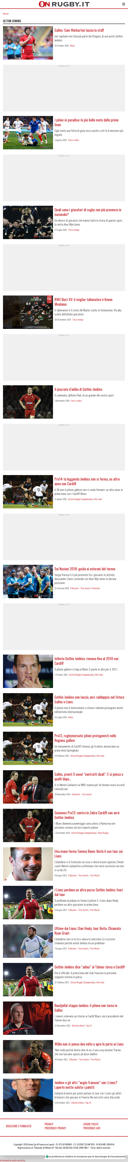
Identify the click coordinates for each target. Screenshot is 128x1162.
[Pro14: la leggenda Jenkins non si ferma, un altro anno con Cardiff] (28, 492)
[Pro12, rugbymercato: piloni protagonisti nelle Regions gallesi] (28, 749)
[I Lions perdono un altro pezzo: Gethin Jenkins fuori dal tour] (28, 903)
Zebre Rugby (103, 832)
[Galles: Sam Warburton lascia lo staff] (28, 43)
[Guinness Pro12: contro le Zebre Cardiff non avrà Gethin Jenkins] (28, 826)
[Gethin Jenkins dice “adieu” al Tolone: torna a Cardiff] (28, 980)
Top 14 (88, 1025)
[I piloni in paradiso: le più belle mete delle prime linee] (28, 133)
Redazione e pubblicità (18, 1126)
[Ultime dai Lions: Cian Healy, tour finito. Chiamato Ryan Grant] (28, 941)
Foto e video (73, 140)
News (72, 45)
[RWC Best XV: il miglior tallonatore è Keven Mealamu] (28, 313)
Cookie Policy (90, 1124)
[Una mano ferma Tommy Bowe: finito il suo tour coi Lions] (28, 864)
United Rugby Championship (80, 499)
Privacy (49, 1124)
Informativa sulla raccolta (12, 1160)
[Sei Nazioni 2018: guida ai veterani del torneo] (28, 582)
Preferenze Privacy (55, 1128)
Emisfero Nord (78, 1025)
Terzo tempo (73, 229)
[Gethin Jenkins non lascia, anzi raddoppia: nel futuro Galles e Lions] (28, 710)
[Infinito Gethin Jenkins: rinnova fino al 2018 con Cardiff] (28, 672)
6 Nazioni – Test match (80, 588)
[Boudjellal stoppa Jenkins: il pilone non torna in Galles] (28, 1018)
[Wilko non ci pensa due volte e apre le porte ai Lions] (28, 1057)
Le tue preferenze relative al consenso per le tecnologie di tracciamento (84, 1156)
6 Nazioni (96, 588)
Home (6, 13)
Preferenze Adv (91, 1128)
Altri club (98, 499)
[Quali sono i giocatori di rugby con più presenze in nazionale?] (28, 223)
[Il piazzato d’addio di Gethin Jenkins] (28, 402)
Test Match (95, 875)
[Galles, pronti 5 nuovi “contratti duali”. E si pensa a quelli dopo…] (28, 787)
